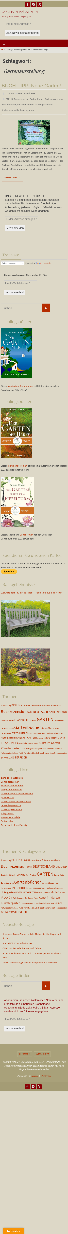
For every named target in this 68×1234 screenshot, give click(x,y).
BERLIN (9, 98)
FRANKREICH (22, 717)
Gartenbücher (9, 102)
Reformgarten (27, 107)
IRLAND (6, 740)
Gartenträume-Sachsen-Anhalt (16, 798)
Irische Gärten (58, 734)
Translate (46, 260)
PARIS (21, 750)
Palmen (15, 750)
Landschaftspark (46, 745)
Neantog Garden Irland (12, 782)
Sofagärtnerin (7, 810)
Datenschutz (42, 1051)
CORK (29, 709)
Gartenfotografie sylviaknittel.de (17, 790)
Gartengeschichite (43, 102)
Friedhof (33, 717)
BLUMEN (25, 702)
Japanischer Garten (25, 740)
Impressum (24, 1051)
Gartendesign (6, 730)
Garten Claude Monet (50, 725)
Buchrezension (21, 98)
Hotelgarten (8, 734)
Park (26, 750)
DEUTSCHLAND (44, 709)
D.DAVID (10, 93)
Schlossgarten (60, 750)
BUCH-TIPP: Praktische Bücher (17, 940)
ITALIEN (14, 740)
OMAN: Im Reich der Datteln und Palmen (22, 945)
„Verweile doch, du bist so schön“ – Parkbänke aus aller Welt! (31, 589)
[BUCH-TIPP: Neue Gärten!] (34, 129)
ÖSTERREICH (19, 754)
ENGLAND (61, 709)
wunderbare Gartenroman (20, 382)
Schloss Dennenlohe (45, 750)
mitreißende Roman (17, 462)
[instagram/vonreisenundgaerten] (33, 4)
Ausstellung (6, 702)
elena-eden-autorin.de (12, 774)
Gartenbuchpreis (25, 102)
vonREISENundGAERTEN (20, 11)
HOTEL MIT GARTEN (25, 734)
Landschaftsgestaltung (30, 746)
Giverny (29, 730)
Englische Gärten (7, 717)
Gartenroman (26, 531)
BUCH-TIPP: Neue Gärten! (31, 85)
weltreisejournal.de (10, 814)
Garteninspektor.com (11, 806)
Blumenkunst (35, 702)
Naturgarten (6, 750)
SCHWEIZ (6, 754)
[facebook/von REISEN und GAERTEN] (27, 4)
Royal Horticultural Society (14, 822)
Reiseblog (32, 750)
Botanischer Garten (51, 702)
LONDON (58, 745)
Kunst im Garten (49, 740)
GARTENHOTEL (18, 730)
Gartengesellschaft (10, 778)
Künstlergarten (10, 745)
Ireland (47, 734)
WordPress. (46, 1072)
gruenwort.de (7, 794)
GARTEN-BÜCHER (26, 93)
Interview (39, 735)
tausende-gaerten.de (11, 802)
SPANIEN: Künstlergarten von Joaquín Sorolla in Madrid (29, 959)
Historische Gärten (55, 730)
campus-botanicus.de (11, 786)
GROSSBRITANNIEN (40, 730)
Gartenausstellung (54, 98)
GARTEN (45, 716)
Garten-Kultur (36, 98)
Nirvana (34, 1072)
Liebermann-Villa (10, 107)
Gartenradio (7, 818)
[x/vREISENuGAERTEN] (39, 4)
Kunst (36, 740)
